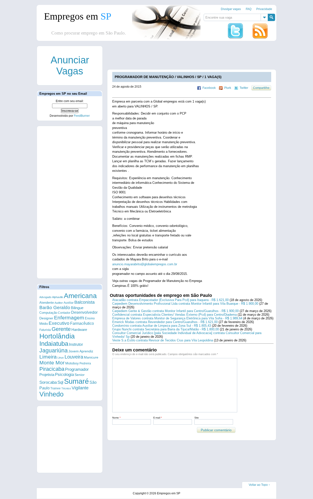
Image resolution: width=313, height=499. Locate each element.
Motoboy (72, 363)
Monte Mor (52, 363)
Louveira (74, 357)
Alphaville (57, 297)
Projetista (46, 374)
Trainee (55, 388)
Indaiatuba (53, 343)
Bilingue (77, 308)
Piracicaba (51, 369)
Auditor (59, 302)
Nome (116, 417)
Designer (46, 318)
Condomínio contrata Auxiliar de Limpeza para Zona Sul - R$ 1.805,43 (161, 325)
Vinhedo (51, 394)
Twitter (244, 88)
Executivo (59, 323)
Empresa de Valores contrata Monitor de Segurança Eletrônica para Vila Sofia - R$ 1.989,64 (177, 318)
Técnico (66, 388)
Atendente (46, 302)
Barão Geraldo (54, 307)
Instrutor (76, 344)
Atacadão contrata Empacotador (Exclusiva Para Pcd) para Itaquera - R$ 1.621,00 (170, 300)
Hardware (79, 330)
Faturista (45, 329)
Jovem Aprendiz (80, 351)
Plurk (227, 88)
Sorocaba (48, 382)
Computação (48, 312)
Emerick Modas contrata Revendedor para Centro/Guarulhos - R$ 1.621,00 (165, 322)
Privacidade (264, 9)
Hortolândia (57, 336)
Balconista (84, 302)
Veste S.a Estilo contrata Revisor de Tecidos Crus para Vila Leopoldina (162, 340)
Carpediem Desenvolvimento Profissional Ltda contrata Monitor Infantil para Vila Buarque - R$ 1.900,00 (185, 303)
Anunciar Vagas (70, 65)
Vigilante (80, 387)
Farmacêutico (82, 323)
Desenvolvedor (84, 312)
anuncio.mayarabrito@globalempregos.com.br (144, 264)
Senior (80, 375)
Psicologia (64, 374)
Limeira (48, 357)
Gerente (61, 329)
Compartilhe (261, 88)
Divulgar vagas (231, 9)
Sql (60, 382)
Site (196, 417)
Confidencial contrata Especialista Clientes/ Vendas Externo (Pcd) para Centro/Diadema (174, 314)
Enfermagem (69, 317)
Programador (77, 369)
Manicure (91, 357)
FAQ (248, 9)
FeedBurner (82, 115)
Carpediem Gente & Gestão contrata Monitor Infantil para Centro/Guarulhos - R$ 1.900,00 (175, 311)
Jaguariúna (53, 350)
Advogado (45, 297)
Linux (60, 357)
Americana (80, 296)
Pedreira (85, 363)
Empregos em (77, 16)
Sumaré (76, 381)
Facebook (209, 88)
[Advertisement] (196, 57)
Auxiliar (69, 302)
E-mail (157, 417)
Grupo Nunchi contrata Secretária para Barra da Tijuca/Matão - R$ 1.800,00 (165, 329)
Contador (64, 312)
